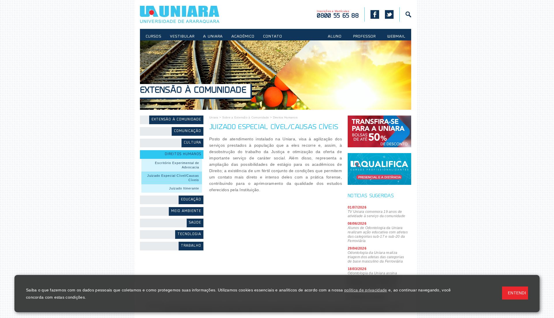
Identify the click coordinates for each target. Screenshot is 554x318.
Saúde (195, 222)
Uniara (213, 117)
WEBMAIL (396, 36)
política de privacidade (365, 290)
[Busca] (405, 14)
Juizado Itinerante (184, 188)
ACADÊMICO (242, 36)
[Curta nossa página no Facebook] (371, 14)
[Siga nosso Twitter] (389, 14)
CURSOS (153, 36)
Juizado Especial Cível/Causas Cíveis (173, 178)
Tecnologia (189, 234)
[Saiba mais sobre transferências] (379, 131)
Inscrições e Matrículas (338, 14)
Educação (191, 199)
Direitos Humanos (183, 154)
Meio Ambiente (186, 211)
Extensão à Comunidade (193, 91)
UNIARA (188, 14)
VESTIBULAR (182, 36)
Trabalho (191, 246)
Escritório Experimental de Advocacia (177, 165)
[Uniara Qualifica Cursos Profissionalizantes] (379, 169)
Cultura (192, 142)
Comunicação (187, 131)
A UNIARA (213, 36)
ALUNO (335, 36)
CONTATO (272, 36)
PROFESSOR (364, 36)
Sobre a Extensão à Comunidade (245, 117)
